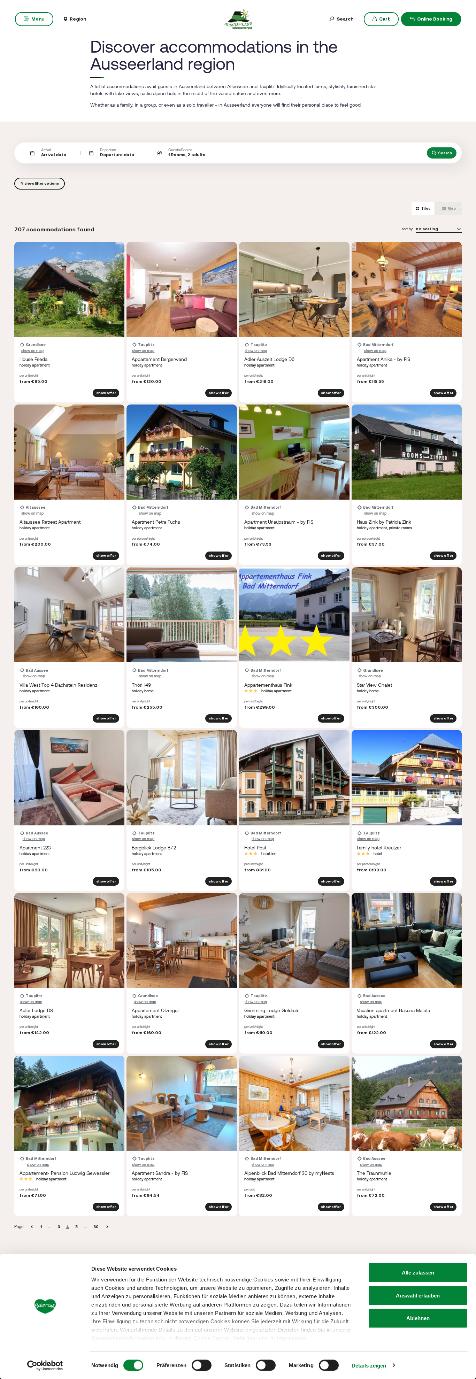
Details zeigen (369, 1365)
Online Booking (434, 19)
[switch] (202, 1365)
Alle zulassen (418, 1273)
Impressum (291, 1338)
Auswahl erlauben (418, 1295)
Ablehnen (418, 1318)
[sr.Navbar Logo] (238, 18)
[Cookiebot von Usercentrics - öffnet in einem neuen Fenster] (45, 1365)
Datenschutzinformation (122, 1338)
